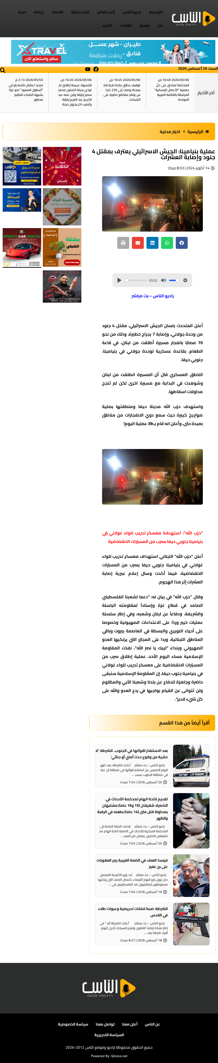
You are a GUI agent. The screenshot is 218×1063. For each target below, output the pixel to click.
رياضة (39, 12)
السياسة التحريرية (109, 1034)
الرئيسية (156, 12)
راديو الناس (132, 12)
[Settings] (185, 280)
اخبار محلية (80, 12)
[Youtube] (87, 69)
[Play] (119, 280)
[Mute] (163, 280)
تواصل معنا (105, 1024)
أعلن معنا (129, 1024)
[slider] (136, 280)
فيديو (145, 25)
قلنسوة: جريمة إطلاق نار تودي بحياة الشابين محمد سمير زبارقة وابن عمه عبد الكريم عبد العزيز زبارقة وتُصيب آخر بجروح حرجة (75, 94)
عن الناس (152, 1024)
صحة (22, 12)
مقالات (126, 25)
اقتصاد (57, 12)
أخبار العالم (106, 12)
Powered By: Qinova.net (109, 1056)
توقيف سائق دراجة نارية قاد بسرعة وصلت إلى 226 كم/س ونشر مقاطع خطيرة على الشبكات (121, 92)
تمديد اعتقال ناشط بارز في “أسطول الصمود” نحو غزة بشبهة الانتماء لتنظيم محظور (26, 92)
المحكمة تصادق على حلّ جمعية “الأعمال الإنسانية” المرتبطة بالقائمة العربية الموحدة (171, 92)
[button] (2, 70)
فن (160, 25)
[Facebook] (96, 69)
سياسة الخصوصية (73, 1024)
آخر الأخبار (206, 93)
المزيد (107, 25)
